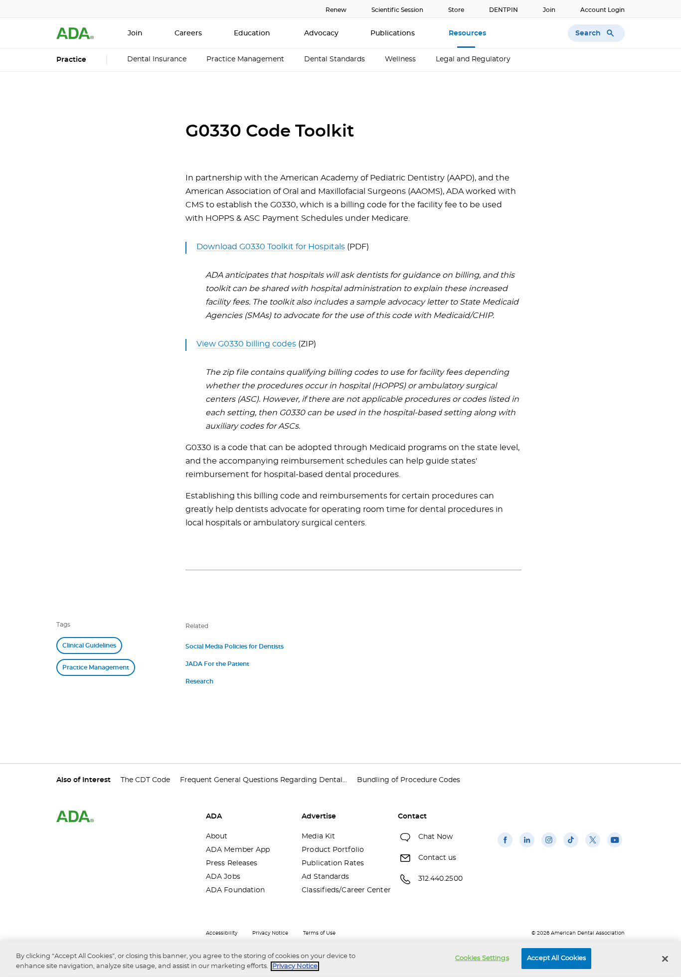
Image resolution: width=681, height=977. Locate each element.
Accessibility (221, 933)
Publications (393, 33)
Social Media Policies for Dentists (234, 647)
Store (456, 10)
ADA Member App (238, 849)
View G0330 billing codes (246, 344)
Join (549, 10)
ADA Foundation (235, 890)
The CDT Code (145, 780)
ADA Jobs (223, 876)
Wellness (400, 59)
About (217, 836)
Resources (468, 33)
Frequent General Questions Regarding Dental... (263, 780)
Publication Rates (333, 863)
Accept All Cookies (556, 958)
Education (253, 33)
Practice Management (245, 59)
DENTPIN (503, 10)
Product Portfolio (333, 849)
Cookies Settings (482, 958)
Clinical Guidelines (89, 646)
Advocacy (321, 33)
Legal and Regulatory (473, 59)
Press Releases (231, 863)
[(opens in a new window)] (505, 847)
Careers (188, 33)
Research (199, 681)
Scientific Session (397, 10)
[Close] (665, 959)
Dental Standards (334, 59)
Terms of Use (319, 933)
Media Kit (318, 836)
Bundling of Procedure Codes (408, 780)
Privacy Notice (270, 933)
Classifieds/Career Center (342, 890)
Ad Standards (325, 876)
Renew (336, 10)
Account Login (602, 10)
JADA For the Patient (217, 664)
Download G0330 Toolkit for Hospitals (270, 247)
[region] (340, 959)
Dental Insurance (156, 59)
